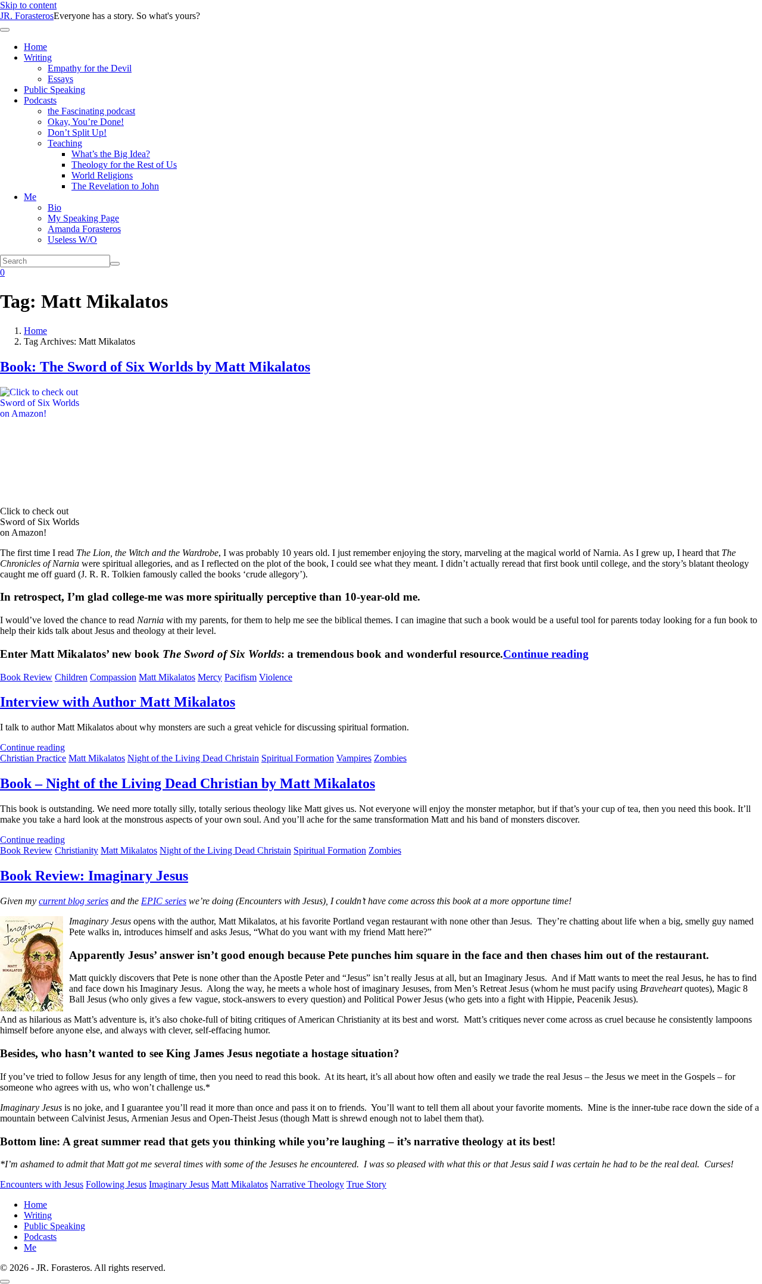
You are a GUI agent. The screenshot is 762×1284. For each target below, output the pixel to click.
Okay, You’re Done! (86, 122)
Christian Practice (33, 758)
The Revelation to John (115, 186)
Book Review (26, 677)
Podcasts (40, 100)
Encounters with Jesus (41, 1184)
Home (35, 47)
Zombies (390, 758)
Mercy (210, 677)
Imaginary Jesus (179, 1184)
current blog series (73, 901)
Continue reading (546, 654)
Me (30, 197)
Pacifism (240, 677)
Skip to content (28, 5)
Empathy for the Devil (90, 68)
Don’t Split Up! (77, 132)
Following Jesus (116, 1184)
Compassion (113, 677)
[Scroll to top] (5, 1281)
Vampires (353, 758)
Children (71, 677)
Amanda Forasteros (84, 229)
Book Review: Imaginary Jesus (94, 875)
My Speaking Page (83, 218)
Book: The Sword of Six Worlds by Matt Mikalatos (155, 366)
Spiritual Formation (297, 758)
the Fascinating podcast (91, 111)
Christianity (76, 850)
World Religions (102, 175)
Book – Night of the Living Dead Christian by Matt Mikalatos (187, 783)
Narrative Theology (307, 1184)
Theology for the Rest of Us (124, 165)
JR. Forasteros (27, 16)
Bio (54, 207)
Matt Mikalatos (167, 677)
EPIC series (163, 901)
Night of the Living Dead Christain (193, 758)
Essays (60, 79)
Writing (38, 57)
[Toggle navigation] (5, 30)
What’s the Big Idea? (110, 154)
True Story (366, 1184)
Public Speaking (54, 90)
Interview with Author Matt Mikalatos (117, 702)
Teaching (65, 143)
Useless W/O (72, 240)
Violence (275, 677)
